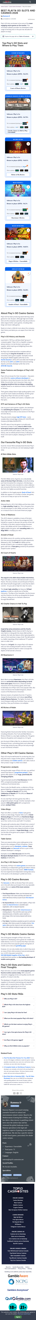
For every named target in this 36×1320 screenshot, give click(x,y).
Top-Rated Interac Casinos (18, 1253)
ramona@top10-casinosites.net (13, 1159)
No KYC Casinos (18, 1243)
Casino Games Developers (15, 6)
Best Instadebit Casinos (18, 1255)
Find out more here (24, 1314)
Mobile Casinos (18, 1205)
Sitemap (30, 1268)
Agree (18, 1317)
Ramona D (6, 16)
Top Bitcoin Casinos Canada (18, 1258)
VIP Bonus (18, 1224)
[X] (18, 1093)
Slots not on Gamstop (18, 1236)
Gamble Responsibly (18, 1267)
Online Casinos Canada (18, 1248)
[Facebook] (14, 1093)
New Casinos (18, 1202)
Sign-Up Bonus (18, 1217)
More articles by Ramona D (10, 1178)
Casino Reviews (18, 1200)
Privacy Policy (22, 1268)
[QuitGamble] (18, 1298)
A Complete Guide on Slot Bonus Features (17, 1067)
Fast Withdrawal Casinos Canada (18, 1251)
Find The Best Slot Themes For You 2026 (17, 1058)
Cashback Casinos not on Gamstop (18, 1241)
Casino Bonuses (18, 1215)
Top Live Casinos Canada (18, 1260)
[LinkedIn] (21, 1093)
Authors (27, 1267)
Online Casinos (4, 6)
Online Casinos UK (18, 1231)
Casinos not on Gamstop (18, 1234)
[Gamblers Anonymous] (18, 1290)
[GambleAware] (18, 1275)
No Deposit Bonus (18, 1222)
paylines (4, 591)
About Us (8, 1267)
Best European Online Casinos (18, 1210)
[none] (30, 2)
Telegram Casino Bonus (18, 1226)
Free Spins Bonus (18, 1219)
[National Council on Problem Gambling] (18, 1281)
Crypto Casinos (18, 1207)
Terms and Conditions (10, 1268)
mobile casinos (17, 761)
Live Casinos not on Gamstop (18, 1239)
